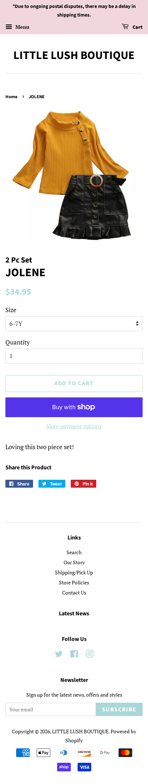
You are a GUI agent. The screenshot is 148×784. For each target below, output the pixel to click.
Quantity (17, 342)
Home (11, 97)
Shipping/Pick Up (74, 572)
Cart (137, 27)
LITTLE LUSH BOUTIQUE (74, 55)
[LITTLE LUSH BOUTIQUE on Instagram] (89, 655)
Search (74, 552)
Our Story (74, 562)
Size (11, 310)
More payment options (74, 426)
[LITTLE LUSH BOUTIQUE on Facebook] (74, 655)
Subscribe (119, 710)
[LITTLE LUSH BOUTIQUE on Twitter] (59, 655)
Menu (21, 26)
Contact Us (74, 592)
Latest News (74, 613)
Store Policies (74, 582)
